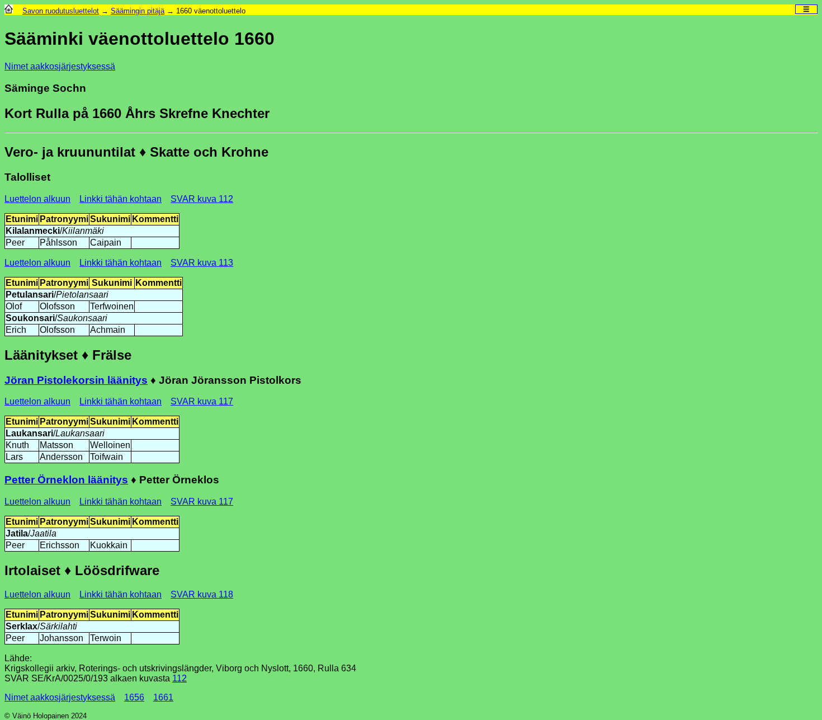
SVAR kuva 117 (202, 401)
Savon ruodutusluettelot (60, 11)
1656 (134, 697)
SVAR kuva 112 (202, 199)
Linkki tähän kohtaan (120, 199)
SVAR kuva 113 (202, 262)
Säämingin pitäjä (137, 11)
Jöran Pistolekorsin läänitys (76, 380)
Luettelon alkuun (37, 199)
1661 (163, 697)
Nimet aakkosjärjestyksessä (59, 66)
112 (179, 678)
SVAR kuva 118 (202, 594)
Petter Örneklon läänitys (66, 480)
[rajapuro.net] (8, 11)
